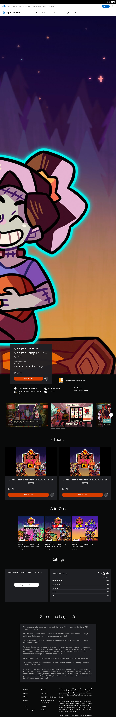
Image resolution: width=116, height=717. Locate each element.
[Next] (111, 415)
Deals (56, 13)
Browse (78, 13)
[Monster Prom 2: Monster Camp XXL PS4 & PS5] (27, 415)
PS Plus (27, 6)
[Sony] (111, 3)
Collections (46, 13)
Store (8, 6)
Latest (37, 13)
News (44, 6)
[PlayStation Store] (12, 12)
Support (51, 6)
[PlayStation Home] (4, 6)
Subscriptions (67, 13)
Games (20, 6)
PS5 (14, 6)
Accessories (36, 6)
